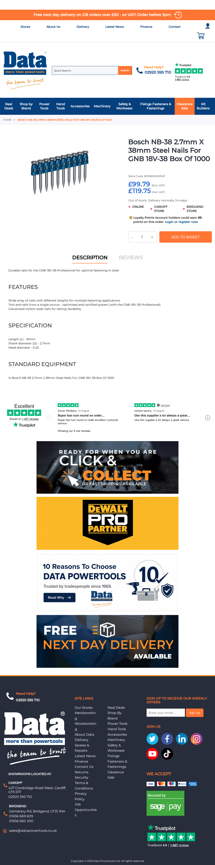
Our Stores (84, 708)
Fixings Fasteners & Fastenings (117, 761)
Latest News (114, 27)
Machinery (116, 740)
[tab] (107, 106)
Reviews (131, 257)
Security (81, 777)
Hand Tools (117, 729)
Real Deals (116, 708)
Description (90, 257)
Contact (175, 27)
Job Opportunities (86, 809)
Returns (81, 772)
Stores (25, 27)
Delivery (83, 27)
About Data (84, 735)
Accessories (117, 735)
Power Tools (117, 724)
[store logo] (25, 70)
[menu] (107, 106)
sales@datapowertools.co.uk (33, 831)
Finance (146, 27)
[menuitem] (9, 106)
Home (7, 119)
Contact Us (84, 767)
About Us (53, 27)
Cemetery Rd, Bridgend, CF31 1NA (37, 811)
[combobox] (92, 70)
